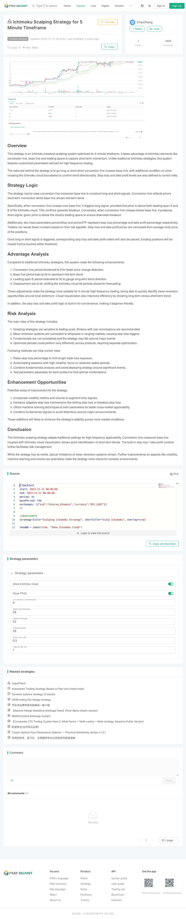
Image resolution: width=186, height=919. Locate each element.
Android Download (172, 893)
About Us (55, 900)
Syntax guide (119, 878)
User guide (117, 883)
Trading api (118, 889)
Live (93, 5)
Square (80, 5)
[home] (16, 5)
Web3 (53, 894)
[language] (142, 6)
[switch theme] (149, 6)
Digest (105, 5)
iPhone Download (151, 893)
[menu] (99, 6)
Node (83, 889)
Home (67, 5)
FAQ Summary (58, 883)
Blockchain (117, 894)
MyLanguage (57, 889)
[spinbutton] (93, 603)
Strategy (85, 883)
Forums (119, 5)
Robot (84, 878)
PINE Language (59, 878)
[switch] (170, 584)
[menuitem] (67, 6)
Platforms (86, 894)
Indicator (116, 900)
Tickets (84, 900)
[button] (12, 573)
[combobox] (167, 841)
